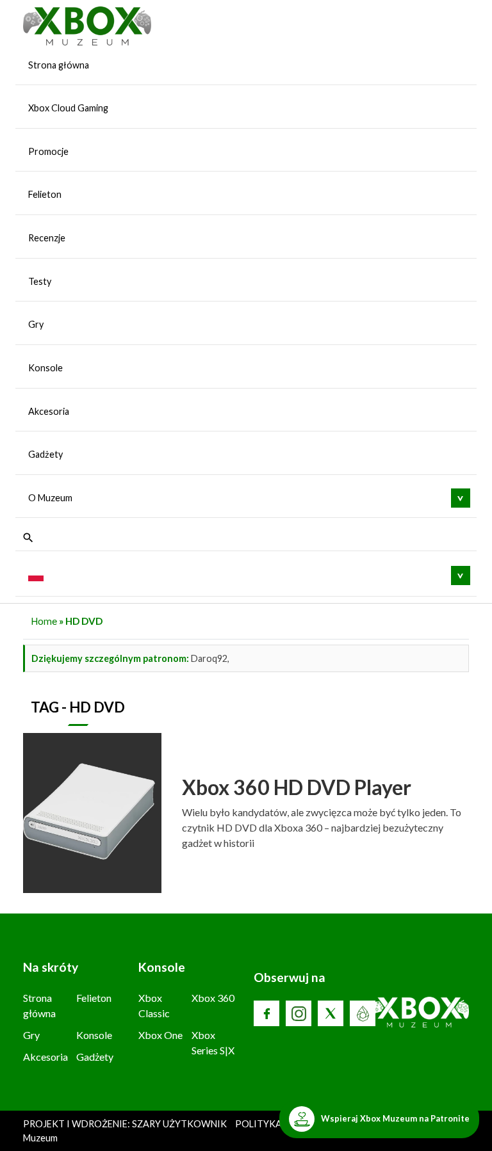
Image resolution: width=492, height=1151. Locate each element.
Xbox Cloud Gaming (68, 107)
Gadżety (45, 454)
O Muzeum (50, 497)
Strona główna (58, 65)
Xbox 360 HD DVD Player (296, 787)
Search (28, 537)
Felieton (45, 194)
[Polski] (36, 575)
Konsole (45, 367)
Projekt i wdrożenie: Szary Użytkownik (126, 1123)
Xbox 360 (213, 998)
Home (44, 621)
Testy (39, 281)
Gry (36, 324)
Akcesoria (48, 411)
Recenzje (46, 237)
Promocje (48, 151)
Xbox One (160, 1035)
